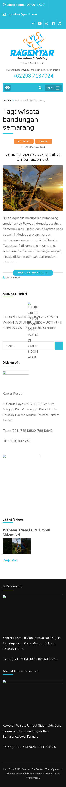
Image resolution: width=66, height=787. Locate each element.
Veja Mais (11, 560)
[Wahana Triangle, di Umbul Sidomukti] (17, 553)
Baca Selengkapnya (33, 272)
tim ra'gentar (13, 277)
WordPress (32, 777)
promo (43, 141)
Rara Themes (36, 773)
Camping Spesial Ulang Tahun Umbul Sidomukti (33, 157)
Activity (24, 141)
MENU (50, 88)
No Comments (33, 328)
